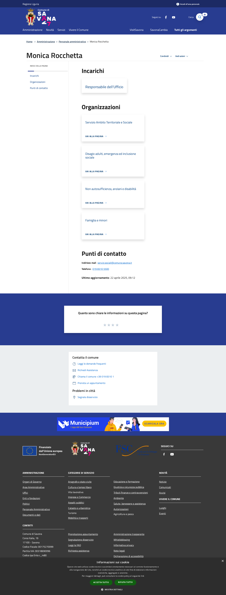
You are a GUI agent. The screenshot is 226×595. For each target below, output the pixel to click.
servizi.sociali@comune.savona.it (115, 263)
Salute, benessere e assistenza (130, 503)
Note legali (119, 551)
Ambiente (119, 498)
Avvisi (162, 493)
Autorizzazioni (121, 509)
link (142, 576)
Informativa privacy (124, 545)
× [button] (222, 561)
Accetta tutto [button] (101, 582)
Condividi (164, 56)
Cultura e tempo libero (79, 487)
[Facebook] (165, 17)
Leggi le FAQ (74, 545)
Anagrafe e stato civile (79, 482)
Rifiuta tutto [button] (125, 582)
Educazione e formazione (127, 481)
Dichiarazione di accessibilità (128, 556)
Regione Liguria (31, 4)
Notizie (163, 482)
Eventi (162, 513)
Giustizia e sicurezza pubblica (129, 487)
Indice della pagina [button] (39, 65)
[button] (113, 589)
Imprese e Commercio (79, 497)
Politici (26, 504)
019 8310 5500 (101, 269)
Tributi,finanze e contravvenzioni (131, 492)
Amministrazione (46, 41)
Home (29, 41)
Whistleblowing (122, 539)
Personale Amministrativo (36, 509)
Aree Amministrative (33, 487)
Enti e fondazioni (31, 498)
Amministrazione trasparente (129, 534)
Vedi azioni (180, 56)
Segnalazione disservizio (80, 539)
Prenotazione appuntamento (83, 534)
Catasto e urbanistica (79, 508)
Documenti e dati (31, 515)
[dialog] (113, 576)
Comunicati (165, 487)
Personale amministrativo (72, 41)
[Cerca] (199, 17)
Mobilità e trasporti (78, 518)
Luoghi (162, 508)
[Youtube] (172, 17)
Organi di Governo (32, 482)
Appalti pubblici (76, 502)
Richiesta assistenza (78, 551)
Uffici (25, 493)
